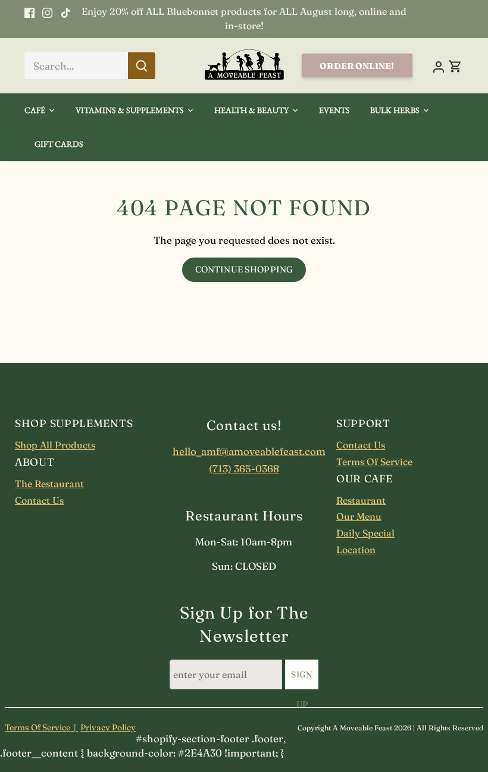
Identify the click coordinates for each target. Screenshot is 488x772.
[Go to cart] (455, 65)
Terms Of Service (374, 461)
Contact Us (39, 500)
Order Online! (357, 66)
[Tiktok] (66, 12)
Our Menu (358, 516)
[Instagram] (47, 12)
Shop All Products (55, 445)
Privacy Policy (108, 727)
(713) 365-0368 (244, 468)
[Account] (438, 65)
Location (356, 550)
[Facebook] (29, 12)
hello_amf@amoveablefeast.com (244, 451)
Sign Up (301, 679)
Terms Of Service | (41, 727)
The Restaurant (49, 483)
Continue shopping (244, 269)
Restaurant (361, 500)
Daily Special (365, 533)
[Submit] (141, 65)
